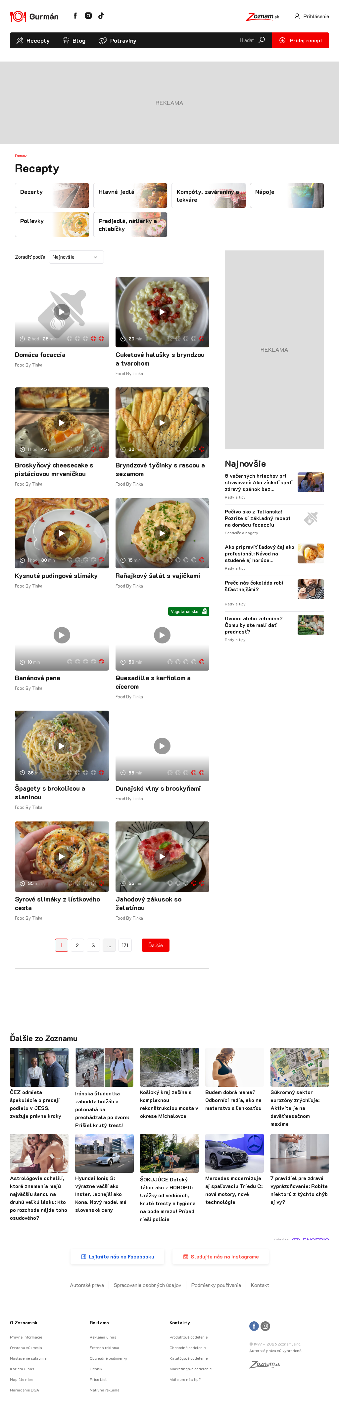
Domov (21, 155)
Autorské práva (87, 1284)
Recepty (38, 40)
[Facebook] (254, 1326)
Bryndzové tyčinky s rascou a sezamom (160, 469)
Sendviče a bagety (241, 532)
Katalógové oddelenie (189, 1358)
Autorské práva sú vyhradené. (275, 1350)
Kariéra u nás (22, 1368)
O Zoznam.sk (23, 1322)
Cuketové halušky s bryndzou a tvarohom (160, 358)
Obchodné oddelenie (188, 1347)
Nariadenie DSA (24, 1389)
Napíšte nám (21, 1379)
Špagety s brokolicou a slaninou (50, 792)
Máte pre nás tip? (185, 1379)
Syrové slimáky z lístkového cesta (57, 903)
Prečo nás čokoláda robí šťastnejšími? (254, 586)
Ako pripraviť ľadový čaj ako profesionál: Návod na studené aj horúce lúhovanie (259, 553)
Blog (79, 40)
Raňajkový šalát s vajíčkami (158, 575)
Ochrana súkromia (26, 1347)
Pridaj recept (305, 40)
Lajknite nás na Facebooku (121, 1256)
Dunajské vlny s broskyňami (158, 788)
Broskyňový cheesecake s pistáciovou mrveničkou (54, 469)
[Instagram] (265, 1326)
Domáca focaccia (40, 354)
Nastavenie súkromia (28, 1358)
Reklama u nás (103, 1337)
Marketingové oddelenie (191, 1368)
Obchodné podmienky (108, 1358)
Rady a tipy (235, 497)
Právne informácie (26, 1337)
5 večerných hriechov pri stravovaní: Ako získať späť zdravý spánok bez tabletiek (258, 482)
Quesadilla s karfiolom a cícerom (153, 681)
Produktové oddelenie (189, 1337)
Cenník (96, 1368)
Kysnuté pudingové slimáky (56, 575)
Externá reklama (104, 1347)
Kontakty (180, 1322)
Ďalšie (155, 945)
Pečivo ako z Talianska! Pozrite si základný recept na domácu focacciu (258, 518)
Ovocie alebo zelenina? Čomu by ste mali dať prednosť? (254, 625)
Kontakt (260, 1284)
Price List (98, 1379)
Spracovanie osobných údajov (147, 1284)
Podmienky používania (216, 1284)
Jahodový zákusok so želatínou (148, 903)
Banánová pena (37, 677)
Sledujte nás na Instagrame (225, 1256)
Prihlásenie (315, 16)
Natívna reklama (105, 1389)
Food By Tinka (28, 365)
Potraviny (123, 40)
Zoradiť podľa (30, 256)
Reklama (99, 1322)
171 (125, 945)
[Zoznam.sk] (266, 1366)
